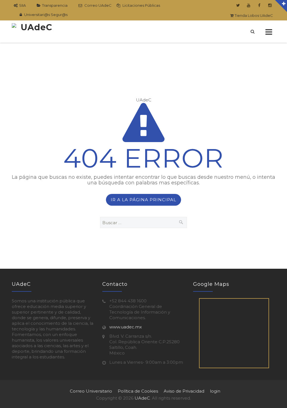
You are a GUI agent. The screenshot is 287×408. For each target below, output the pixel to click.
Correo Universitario (91, 391)
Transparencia (55, 5)
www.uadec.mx (125, 327)
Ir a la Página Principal (143, 199)
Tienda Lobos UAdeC (253, 15)
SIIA (22, 5)
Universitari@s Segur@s (45, 14)
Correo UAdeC (98, 5)
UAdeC (142, 398)
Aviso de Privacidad (184, 391)
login (215, 391)
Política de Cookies (138, 391)
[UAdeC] (34, 31)
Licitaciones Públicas (141, 5)
